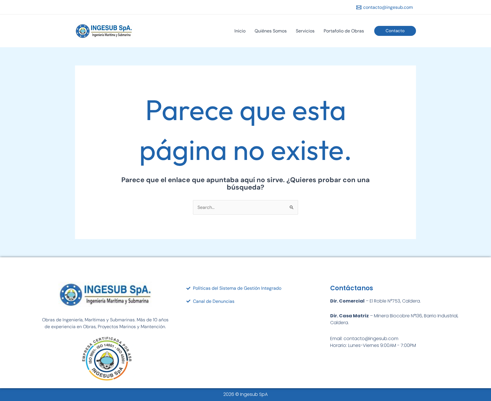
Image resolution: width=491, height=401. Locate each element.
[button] (395, 31)
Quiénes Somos (271, 31)
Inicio (240, 31)
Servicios (305, 31)
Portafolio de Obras (344, 31)
